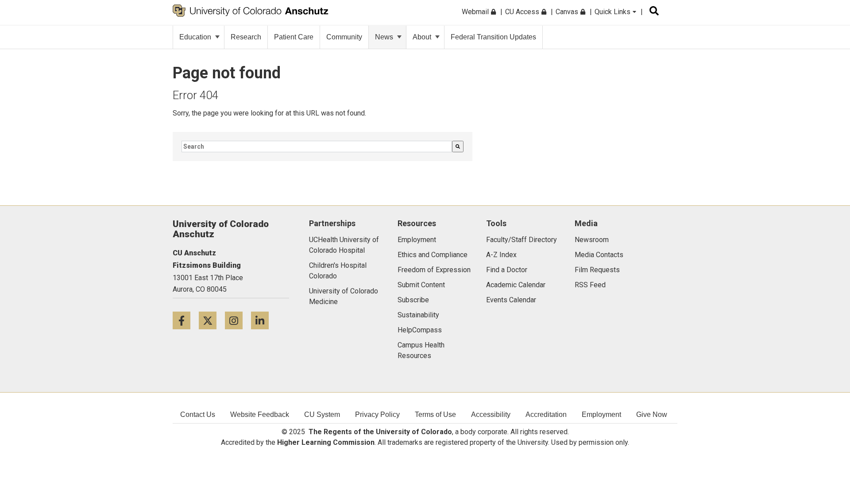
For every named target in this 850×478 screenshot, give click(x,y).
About (422, 37)
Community (344, 37)
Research (246, 37)
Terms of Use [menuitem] (435, 414)
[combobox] (317, 146)
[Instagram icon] (238, 320)
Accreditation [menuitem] (546, 414)
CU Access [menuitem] (523, 12)
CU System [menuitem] (322, 414)
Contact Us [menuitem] (197, 414)
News (384, 37)
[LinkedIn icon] (263, 320)
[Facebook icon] (186, 320)
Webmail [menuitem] (476, 12)
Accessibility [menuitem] (490, 414)
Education (195, 37)
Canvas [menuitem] (568, 12)
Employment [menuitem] (601, 414)
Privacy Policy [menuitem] (377, 414)
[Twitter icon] (212, 320)
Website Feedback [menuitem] (259, 414)
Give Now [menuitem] (651, 414)
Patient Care (293, 37)
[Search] (458, 146)
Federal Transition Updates (493, 37)
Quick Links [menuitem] (613, 12)
